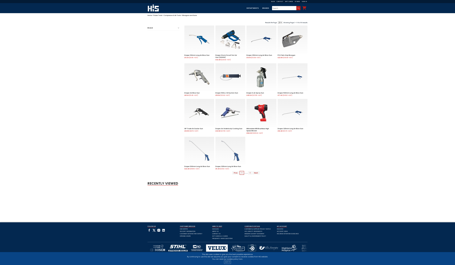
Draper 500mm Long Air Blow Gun (290, 93)
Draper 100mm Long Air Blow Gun (196, 55)
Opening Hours (185, 236)
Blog (273, 1)
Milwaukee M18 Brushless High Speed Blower (257, 130)
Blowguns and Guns (189, 15)
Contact (280, 1)
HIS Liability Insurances (253, 231)
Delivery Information (187, 231)
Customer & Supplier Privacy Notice (258, 229)
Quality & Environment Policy (255, 236)
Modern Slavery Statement (254, 234)
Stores (297, 1)
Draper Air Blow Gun (192, 93)
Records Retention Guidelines (288, 234)
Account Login (282, 231)
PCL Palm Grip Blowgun (286, 55)
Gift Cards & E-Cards (220, 236)
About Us (215, 231)
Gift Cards (289, 1)
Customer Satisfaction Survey (191, 234)
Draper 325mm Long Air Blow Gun (290, 129)
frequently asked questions (222, 238)
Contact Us (216, 234)
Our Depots (184, 229)
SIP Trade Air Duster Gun (193, 129)
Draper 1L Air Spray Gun (255, 93)
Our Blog (215, 229)
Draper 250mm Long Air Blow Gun (259, 55)
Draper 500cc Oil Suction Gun (226, 93)
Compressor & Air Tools (172, 15)
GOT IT (227, 262)
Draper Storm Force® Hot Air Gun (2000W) (226, 56)
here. (241, 259)
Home (150, 15)
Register (280, 229)
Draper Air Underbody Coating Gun (228, 129)
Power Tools (157, 15)
